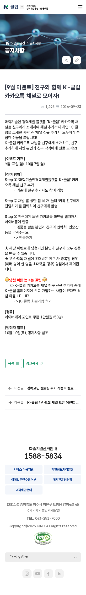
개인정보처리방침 (62, 469)
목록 (11, 363)
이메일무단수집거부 (23, 480)
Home (7, 43)
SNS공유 (66, 60)
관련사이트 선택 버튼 (22, 7)
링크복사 (32, 363)
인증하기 (25, 237)
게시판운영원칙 (62, 480)
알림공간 (19, 43)
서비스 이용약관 (24, 469)
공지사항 (35, 43)
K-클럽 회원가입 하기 (35, 301)
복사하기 (77, 60)
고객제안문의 (23, 490)
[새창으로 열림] (27, 573)
